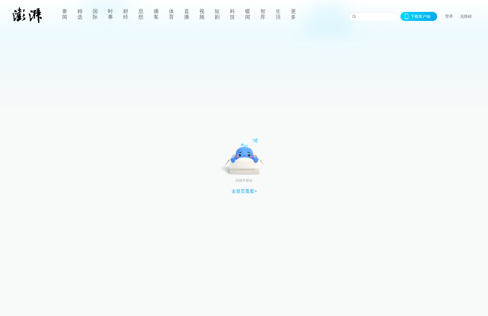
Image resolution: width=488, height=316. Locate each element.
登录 (449, 16)
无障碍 (466, 16)
